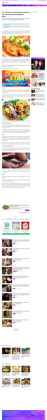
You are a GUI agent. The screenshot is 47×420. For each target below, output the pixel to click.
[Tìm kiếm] (43, 7)
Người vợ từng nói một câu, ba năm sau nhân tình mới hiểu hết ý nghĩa (21, 249)
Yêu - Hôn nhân (6, 5)
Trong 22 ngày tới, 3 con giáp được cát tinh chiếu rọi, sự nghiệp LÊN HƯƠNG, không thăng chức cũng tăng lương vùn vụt (34, 81)
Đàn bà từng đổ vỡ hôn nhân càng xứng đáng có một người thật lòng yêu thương (21, 303)
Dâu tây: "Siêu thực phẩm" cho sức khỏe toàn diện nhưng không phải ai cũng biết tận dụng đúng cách (16, 27)
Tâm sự (14, 243)
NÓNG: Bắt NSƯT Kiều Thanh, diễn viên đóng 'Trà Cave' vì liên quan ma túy (6, 356)
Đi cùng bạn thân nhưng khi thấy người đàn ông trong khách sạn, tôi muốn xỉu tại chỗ (21, 312)
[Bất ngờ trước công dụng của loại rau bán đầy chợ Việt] (16, 381)
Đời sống (11, 5)
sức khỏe (11, 97)
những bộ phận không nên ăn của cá (12, 219)
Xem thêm (27, 210)
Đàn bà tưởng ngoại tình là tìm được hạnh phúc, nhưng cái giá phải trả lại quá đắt (21, 259)
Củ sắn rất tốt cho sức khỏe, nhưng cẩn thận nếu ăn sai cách (6, 386)
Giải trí (17, 5)
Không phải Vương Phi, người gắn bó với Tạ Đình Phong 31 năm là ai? (37, 71)
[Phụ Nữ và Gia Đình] (5, 2)
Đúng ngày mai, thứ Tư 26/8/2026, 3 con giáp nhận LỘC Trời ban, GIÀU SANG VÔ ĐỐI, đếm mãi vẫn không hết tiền (40, 104)
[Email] (44, 0)
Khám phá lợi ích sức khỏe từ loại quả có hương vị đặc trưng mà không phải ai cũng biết (6, 375)
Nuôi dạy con (38, 5)
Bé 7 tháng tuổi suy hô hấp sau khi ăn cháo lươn (41, 79)
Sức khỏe (27, 5)
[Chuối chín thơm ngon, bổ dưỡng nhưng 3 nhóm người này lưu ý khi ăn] (16, 369)
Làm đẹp (22, 5)
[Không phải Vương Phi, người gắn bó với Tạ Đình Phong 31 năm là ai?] (38, 64)
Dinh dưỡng (33, 5)
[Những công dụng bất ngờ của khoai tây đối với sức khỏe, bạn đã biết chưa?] (25, 369)
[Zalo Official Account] (40, 0)
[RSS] (43, 0)
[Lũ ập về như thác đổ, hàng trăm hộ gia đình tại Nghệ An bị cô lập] (25, 351)
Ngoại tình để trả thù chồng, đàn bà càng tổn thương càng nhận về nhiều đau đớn (21, 320)
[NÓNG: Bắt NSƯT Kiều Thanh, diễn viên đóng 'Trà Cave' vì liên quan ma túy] (6, 351)
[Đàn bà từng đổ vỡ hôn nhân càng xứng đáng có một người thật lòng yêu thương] (7, 305)
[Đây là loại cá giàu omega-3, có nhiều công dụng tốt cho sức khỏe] (25, 381)
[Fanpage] (38, 0)
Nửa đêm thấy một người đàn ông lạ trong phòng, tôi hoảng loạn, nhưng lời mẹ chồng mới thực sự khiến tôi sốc (21, 286)
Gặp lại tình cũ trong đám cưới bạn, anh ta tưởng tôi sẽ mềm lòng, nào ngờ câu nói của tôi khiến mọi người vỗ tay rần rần (21, 241)
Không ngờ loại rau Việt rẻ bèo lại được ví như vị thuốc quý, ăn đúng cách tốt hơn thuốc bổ (19, 206)
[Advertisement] (17, 195)
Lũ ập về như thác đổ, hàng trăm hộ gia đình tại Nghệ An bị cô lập (25, 356)
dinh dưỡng (14, 171)
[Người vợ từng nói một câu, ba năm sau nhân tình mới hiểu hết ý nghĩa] (7, 252)
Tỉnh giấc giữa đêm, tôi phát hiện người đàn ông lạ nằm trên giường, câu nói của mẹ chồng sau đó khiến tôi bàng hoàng (21, 294)
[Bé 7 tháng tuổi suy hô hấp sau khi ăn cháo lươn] (41, 75)
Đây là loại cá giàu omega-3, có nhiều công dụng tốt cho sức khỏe (25, 386)
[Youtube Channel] (41, 0)
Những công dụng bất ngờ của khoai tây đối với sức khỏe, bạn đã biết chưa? (25, 374)
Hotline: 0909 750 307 (14, 0)
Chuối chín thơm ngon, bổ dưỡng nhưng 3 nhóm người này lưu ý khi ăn (16, 374)
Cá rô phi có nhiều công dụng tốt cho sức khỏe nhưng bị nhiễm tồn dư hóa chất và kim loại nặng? (16, 24)
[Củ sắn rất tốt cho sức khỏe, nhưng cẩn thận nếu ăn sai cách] (6, 381)
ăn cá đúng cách (21, 219)
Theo (24, 212)
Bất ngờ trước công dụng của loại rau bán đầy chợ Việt (16, 386)
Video (43, 5)
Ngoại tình (14, 313)
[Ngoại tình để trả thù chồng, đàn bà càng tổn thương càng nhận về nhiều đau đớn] (7, 323)
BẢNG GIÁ (33, 415)
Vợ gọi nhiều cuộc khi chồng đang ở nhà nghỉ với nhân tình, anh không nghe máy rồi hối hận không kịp (21, 277)
